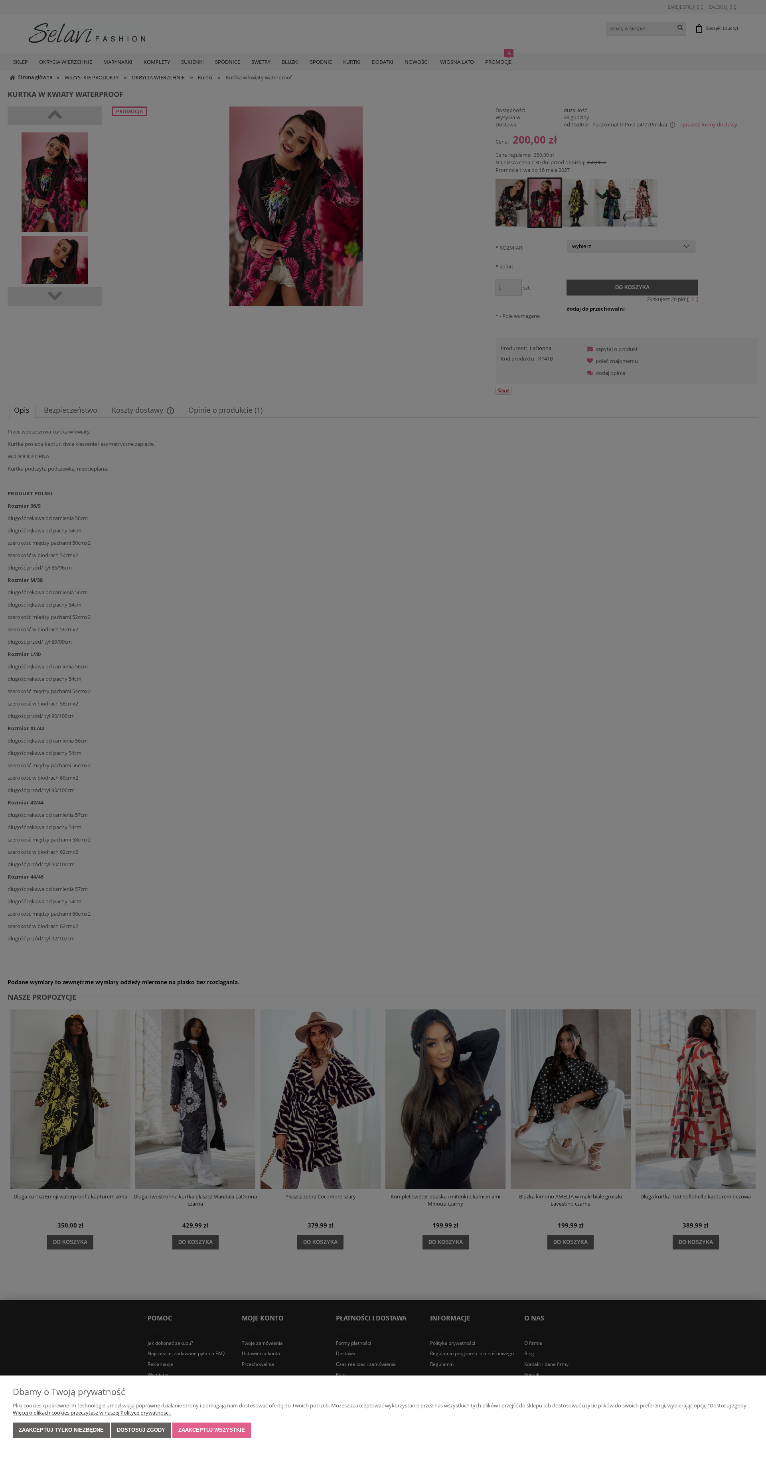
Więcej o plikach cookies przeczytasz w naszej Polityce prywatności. (92, 1412)
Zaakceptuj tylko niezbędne (61, 1430)
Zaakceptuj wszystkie (211, 1430)
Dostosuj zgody (141, 1430)
